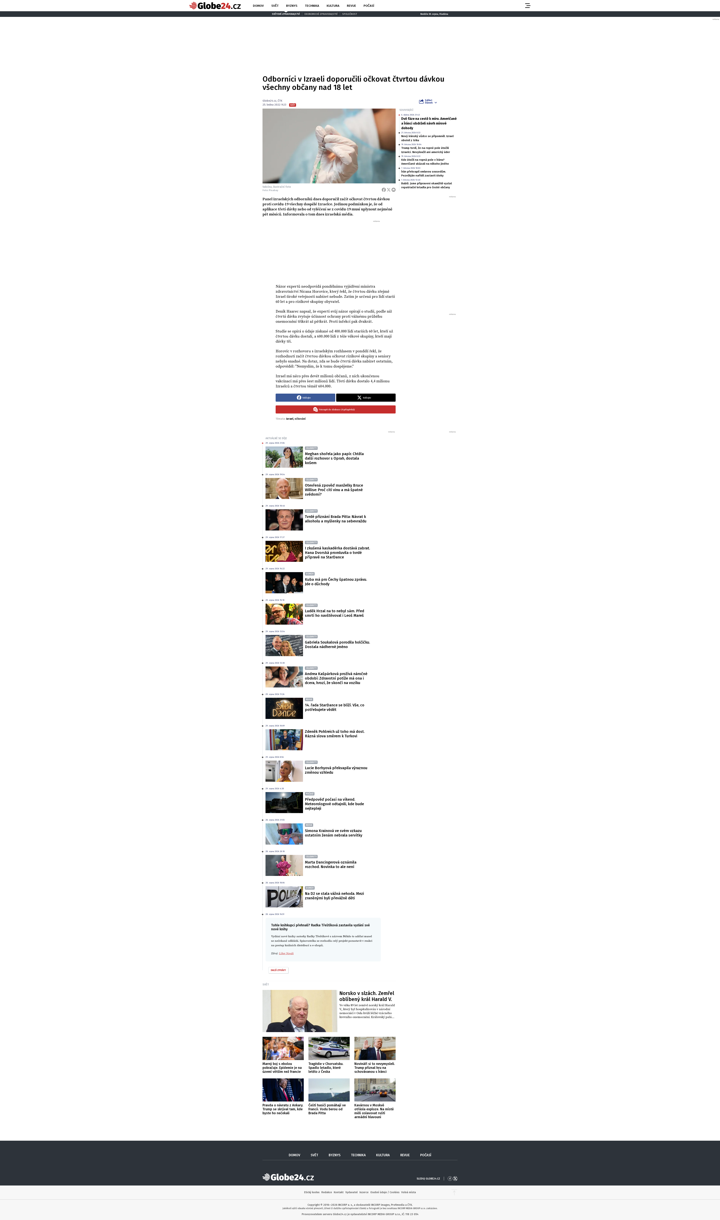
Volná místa (408, 1192)
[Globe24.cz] (215, 5)
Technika (312, 6)
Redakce (326, 1192)
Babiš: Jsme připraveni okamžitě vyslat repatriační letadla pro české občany (426, 185)
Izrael (289, 418)
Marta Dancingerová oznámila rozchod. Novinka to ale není (330, 864)
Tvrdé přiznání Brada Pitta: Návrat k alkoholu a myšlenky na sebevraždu (335, 518)
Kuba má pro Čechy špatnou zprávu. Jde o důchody (336, 581)
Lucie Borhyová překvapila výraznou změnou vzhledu (336, 770)
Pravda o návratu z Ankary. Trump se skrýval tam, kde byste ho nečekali (282, 1109)
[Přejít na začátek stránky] (454, 1192)
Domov (258, 6)
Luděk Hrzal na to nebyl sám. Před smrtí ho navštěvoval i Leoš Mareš (334, 613)
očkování (300, 418)
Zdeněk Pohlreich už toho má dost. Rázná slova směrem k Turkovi (334, 733)
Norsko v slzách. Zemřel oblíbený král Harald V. (366, 996)
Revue (351, 6)
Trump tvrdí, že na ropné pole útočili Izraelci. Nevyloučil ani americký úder (425, 150)
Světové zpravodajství (286, 14)
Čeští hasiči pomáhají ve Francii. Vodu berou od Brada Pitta (327, 1109)
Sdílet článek (429, 101)
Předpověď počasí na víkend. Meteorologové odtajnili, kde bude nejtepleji (334, 804)
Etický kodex (312, 1192)
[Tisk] (394, 190)
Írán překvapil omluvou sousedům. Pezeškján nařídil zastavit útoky (423, 173)
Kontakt (339, 1192)
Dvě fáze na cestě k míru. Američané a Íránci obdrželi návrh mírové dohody (429, 123)
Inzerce (363, 1192)
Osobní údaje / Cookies (384, 1192)
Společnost (349, 14)
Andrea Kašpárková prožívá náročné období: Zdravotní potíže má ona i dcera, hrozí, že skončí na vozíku (336, 678)
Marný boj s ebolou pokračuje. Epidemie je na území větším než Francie (282, 1068)
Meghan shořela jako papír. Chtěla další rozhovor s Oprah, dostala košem (334, 458)
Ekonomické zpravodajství (321, 14)
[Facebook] (384, 190)
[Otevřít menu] (527, 5)
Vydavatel (351, 1192)
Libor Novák (286, 953)
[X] (389, 190)
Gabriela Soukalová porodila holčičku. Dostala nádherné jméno (337, 644)
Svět (275, 6)
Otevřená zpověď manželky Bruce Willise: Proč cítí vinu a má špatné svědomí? (334, 490)
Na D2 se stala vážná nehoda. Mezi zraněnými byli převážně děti (334, 895)
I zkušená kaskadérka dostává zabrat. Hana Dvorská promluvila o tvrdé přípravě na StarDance (337, 552)
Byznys (291, 6)
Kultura (333, 6)
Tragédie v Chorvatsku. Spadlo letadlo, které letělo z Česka (325, 1068)
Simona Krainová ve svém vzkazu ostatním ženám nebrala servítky (333, 832)
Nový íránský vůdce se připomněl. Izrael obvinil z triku (427, 138)
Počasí (369, 6)
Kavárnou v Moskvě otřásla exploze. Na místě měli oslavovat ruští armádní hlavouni (374, 1111)
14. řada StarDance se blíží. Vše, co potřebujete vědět (334, 707)
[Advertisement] (336, 251)
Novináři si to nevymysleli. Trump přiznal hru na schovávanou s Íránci (374, 1068)
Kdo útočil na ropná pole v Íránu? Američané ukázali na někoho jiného (425, 161)
